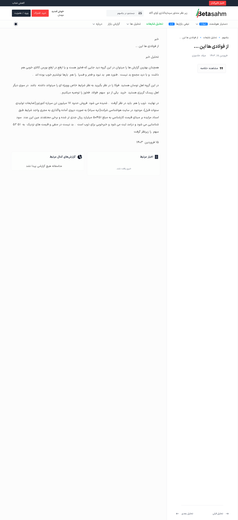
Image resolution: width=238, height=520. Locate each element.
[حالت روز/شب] (16, 24)
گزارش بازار (114, 24)
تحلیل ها (135, 24)
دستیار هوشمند (218, 24)
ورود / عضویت (21, 13)
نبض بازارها (182, 24)
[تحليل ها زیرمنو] (127, 24)
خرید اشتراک (40, 13)
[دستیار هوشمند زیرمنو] (197, 24)
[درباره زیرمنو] (93, 24)
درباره (99, 24)
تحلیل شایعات (154, 24)
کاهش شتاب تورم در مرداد (17, 3)
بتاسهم (225, 38)
